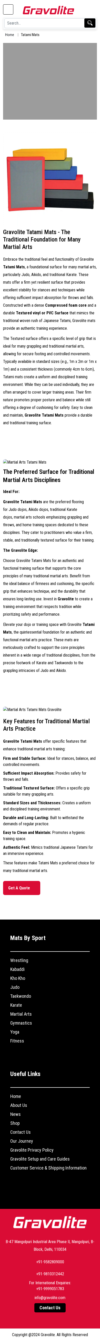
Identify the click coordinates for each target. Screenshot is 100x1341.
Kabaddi (17, 969)
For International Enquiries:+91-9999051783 (50, 1285)
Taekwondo (20, 996)
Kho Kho (17, 978)
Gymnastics (21, 1023)
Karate (16, 1005)
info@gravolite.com (50, 1297)
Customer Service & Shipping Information (48, 1168)
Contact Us (20, 1132)
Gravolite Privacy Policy (32, 1150)
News (15, 1114)
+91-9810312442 (50, 1273)
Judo (14, 987)
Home (9, 34)
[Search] (89, 23)
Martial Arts (21, 1014)
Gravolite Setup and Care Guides (40, 1159)
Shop (15, 1123)
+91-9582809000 (50, 1261)
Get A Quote (19, 888)
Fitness (17, 1041)
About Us (18, 1105)
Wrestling (19, 960)
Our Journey (21, 1141)
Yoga (14, 1032)
